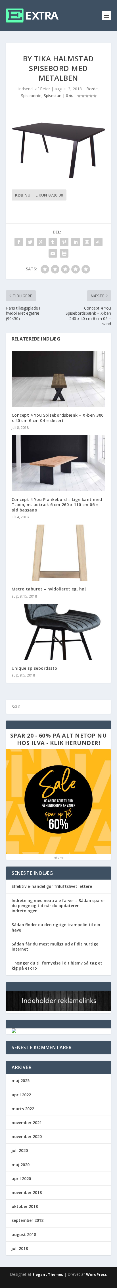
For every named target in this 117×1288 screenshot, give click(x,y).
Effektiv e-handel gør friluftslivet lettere (52, 886)
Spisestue (52, 95)
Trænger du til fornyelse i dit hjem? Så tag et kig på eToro (57, 965)
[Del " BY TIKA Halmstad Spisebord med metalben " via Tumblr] (52, 242)
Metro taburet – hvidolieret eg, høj (49, 589)
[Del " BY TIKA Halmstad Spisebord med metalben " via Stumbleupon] (98, 242)
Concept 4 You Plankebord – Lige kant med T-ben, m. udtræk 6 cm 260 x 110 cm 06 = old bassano (57, 504)
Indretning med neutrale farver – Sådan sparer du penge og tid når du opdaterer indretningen (58, 905)
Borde (92, 88)
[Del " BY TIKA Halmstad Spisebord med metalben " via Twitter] (30, 242)
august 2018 (24, 1234)
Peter (45, 88)
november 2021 (27, 1122)
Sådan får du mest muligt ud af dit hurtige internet (55, 946)
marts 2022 (23, 1108)
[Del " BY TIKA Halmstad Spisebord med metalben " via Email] (52, 253)
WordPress (96, 1274)
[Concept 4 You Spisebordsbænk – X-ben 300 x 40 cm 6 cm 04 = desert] (59, 379)
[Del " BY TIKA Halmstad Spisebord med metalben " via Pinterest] (64, 242)
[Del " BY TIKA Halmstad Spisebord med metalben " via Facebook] (18, 242)
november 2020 (27, 1136)
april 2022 (21, 1094)
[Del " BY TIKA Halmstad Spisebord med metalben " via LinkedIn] (75, 242)
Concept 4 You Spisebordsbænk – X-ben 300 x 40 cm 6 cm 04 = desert (58, 417)
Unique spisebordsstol (35, 668)
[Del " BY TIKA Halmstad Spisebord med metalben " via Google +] (41, 242)
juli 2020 (20, 1150)
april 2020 (21, 1178)
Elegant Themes (47, 1274)
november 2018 (27, 1192)
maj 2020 (21, 1164)
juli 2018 (20, 1248)
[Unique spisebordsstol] (59, 632)
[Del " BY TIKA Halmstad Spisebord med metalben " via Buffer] (87, 242)
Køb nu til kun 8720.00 (39, 195)
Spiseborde (31, 95)
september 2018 (27, 1220)
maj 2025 (21, 1080)
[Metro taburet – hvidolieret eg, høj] (59, 553)
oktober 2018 (25, 1206)
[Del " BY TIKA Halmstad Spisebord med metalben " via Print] (64, 253)
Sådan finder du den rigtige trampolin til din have (56, 927)
